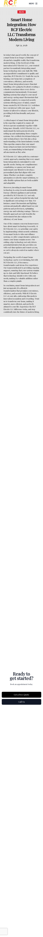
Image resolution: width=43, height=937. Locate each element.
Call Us (21, 702)
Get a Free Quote (21, 694)
